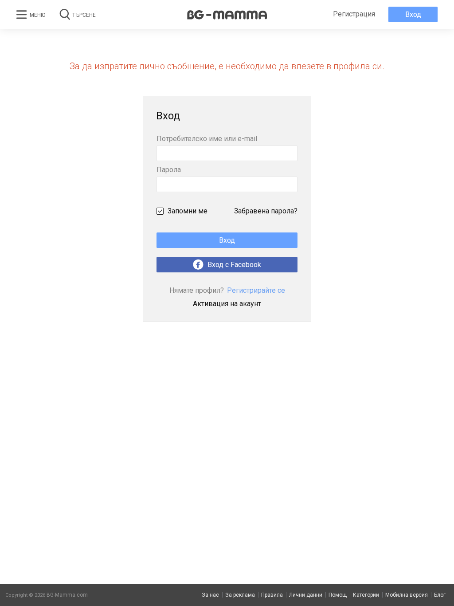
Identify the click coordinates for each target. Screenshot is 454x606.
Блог (440, 595)
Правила (272, 595)
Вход (413, 14)
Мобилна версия (406, 595)
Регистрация (354, 14)
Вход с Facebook (233, 264)
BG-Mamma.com (67, 595)
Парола (169, 170)
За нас (210, 595)
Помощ (338, 595)
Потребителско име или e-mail (207, 139)
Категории (366, 595)
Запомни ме (187, 211)
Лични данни (305, 595)
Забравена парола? (265, 211)
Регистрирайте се (227, 290)
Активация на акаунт (227, 303)
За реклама (240, 595)
